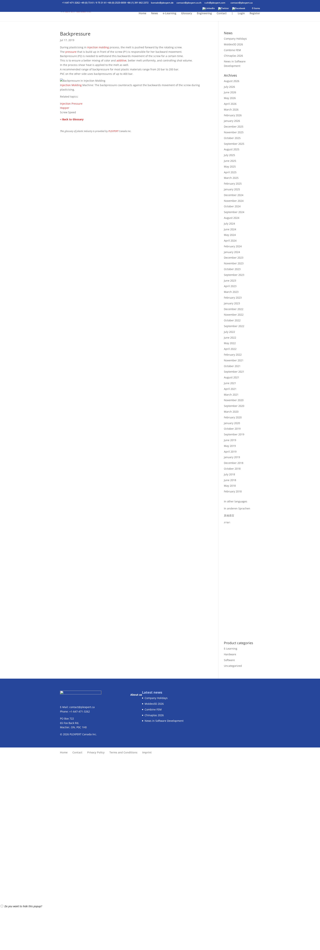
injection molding (98, 47)
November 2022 (234, 314)
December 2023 (233, 257)
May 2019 (230, 446)
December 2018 (233, 463)
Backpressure (75, 33)
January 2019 (232, 457)
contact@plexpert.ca (82, 707)
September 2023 (234, 275)
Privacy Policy (96, 752)
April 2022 (230, 349)
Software (229, 660)
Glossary (186, 13)
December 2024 (233, 195)
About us (136, 694)
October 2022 (232, 320)
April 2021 (230, 389)
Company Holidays (235, 38)
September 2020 (234, 406)
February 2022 (233, 354)
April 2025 (230, 172)
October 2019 (232, 428)
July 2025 (229, 155)
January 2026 (232, 121)
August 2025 (231, 149)
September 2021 (234, 371)
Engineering (204, 13)
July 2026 (229, 86)
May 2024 (230, 235)
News (154, 13)
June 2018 (230, 480)
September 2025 (234, 143)
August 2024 (231, 218)
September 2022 (234, 326)
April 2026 (230, 104)
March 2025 (231, 178)
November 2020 (234, 400)
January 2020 (232, 423)
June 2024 (230, 229)
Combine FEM (232, 50)
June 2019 (230, 440)
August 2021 (231, 377)
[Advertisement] (242, 580)
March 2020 (231, 411)
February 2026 (233, 115)
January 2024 (232, 252)
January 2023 (232, 303)
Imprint (147, 752)
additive (121, 60)
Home (142, 13)
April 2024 (230, 240)
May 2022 (230, 343)
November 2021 (234, 360)
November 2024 (234, 201)
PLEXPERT (113, 131)
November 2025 (234, 132)
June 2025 (230, 161)
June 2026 (230, 92)
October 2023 (232, 269)
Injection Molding (71, 85)
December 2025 (233, 126)
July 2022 (229, 332)
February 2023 (233, 297)
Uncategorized (233, 666)
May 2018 (230, 485)
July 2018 (229, 474)
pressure (70, 51)
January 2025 (232, 189)
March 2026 (231, 109)
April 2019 (230, 451)
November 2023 (234, 263)
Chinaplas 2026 (233, 55)
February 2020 (233, 417)
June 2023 (230, 280)
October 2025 (232, 138)
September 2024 (234, 212)
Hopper (64, 108)
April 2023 (230, 286)
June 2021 (230, 383)
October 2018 (232, 468)
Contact (222, 13)
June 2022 (230, 337)
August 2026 (231, 81)
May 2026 (230, 98)
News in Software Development (164, 720)
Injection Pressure (71, 103)
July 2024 (229, 223)
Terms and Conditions (123, 752)
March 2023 (231, 292)
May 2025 (230, 166)
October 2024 (232, 206)
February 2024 (233, 246)
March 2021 (231, 394)
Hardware (230, 654)
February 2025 (233, 183)
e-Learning (169, 13)
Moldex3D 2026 (233, 44)
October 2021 (232, 366)
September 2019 (234, 434)
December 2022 (233, 309)
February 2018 (233, 491)
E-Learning (230, 648)
